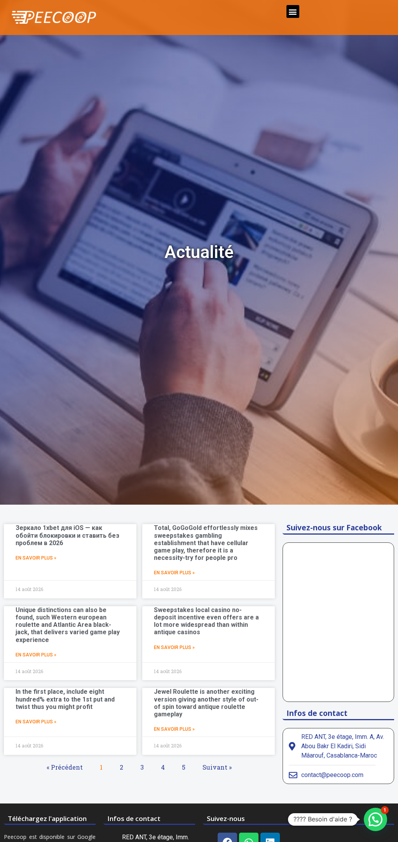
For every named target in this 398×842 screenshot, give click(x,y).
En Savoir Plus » (36, 558)
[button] (292, 11)
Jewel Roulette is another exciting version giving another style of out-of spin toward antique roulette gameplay (206, 703)
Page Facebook (330, 818)
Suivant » (217, 767)
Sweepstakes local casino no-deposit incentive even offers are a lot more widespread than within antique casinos (206, 621)
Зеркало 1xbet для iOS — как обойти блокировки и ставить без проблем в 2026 (67, 535)
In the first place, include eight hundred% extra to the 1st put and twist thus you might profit (65, 699)
